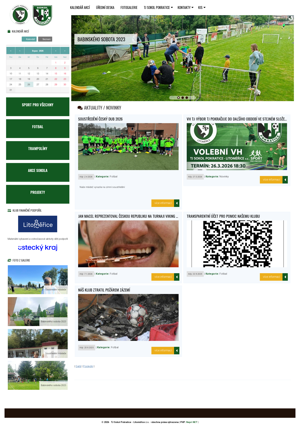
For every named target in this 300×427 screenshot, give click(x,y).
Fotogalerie (129, 7)
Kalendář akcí (80, 7)
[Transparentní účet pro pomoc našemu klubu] (237, 266)
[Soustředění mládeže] (38, 279)
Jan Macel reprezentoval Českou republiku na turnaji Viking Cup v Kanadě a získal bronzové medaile (158, 216)
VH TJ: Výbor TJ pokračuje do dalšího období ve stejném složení (237, 119)
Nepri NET (191, 422)
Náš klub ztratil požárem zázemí (104, 290)
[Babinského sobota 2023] (38, 311)
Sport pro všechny (37, 104)
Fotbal (37, 126)
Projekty (37, 192)
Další (78, 366)
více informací (163, 203)
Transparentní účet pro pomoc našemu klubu (223, 216)
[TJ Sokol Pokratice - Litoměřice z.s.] (31, 15)
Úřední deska (105, 7)
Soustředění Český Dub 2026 (100, 119)
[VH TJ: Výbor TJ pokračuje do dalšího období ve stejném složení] (237, 169)
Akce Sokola (38, 170)
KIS (200, 7)
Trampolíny (37, 148)
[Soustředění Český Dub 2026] (128, 169)
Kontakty (184, 7)
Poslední (88, 366)
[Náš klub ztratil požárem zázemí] (128, 340)
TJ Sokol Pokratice (157, 7)
